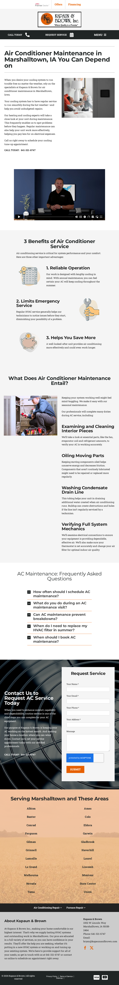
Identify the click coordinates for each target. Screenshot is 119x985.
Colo (88, 816)
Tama (31, 892)
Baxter (31, 816)
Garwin (88, 833)
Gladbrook (87, 842)
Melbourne (31, 875)
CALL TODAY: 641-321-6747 (20, 150)
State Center (88, 883)
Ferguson (31, 833)
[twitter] (91, 948)
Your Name (72, 684)
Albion (31, 808)
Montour (88, 875)
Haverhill (88, 850)
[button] (59, 594)
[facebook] (85, 948)
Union (88, 892)
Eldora (88, 825)
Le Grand (31, 867)
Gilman (31, 842)
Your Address (73, 719)
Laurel (88, 858)
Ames (87, 808)
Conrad (31, 825)
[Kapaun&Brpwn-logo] (59, 12)
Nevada (31, 883)
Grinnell (31, 850)
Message (70, 731)
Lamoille (31, 858)
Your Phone (72, 707)
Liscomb (87, 867)
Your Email (72, 695)
